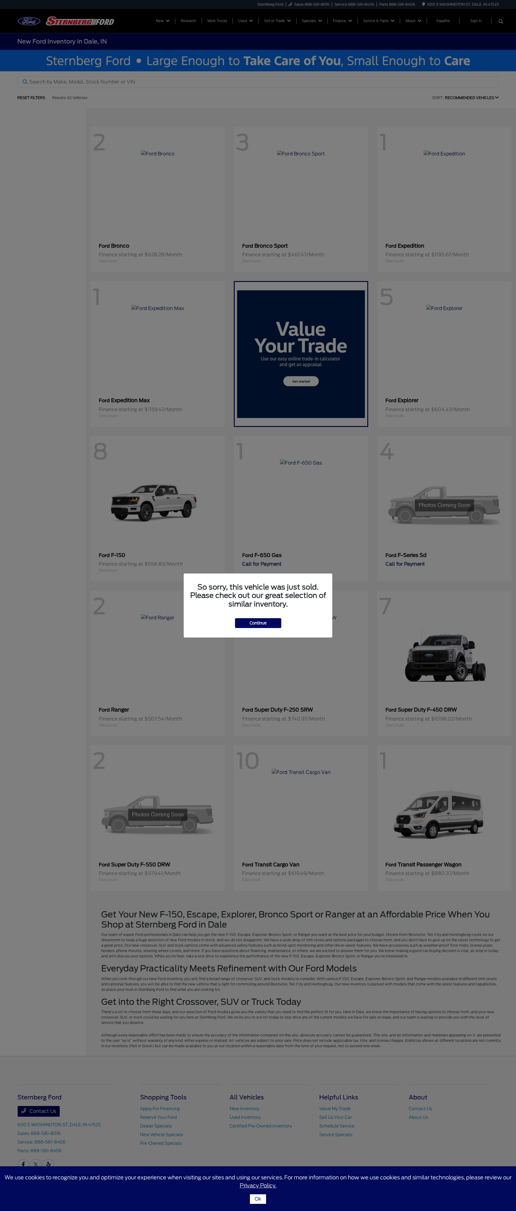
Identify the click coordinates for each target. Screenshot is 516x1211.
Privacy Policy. (258, 1185)
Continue (258, 623)
